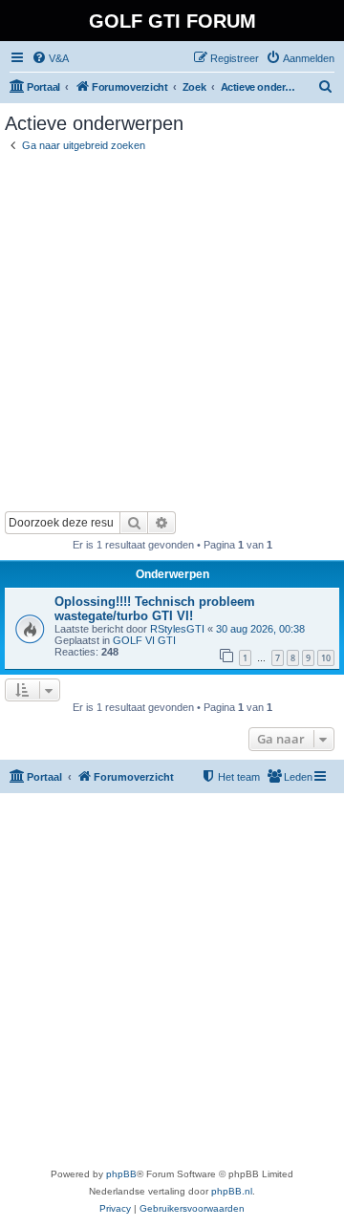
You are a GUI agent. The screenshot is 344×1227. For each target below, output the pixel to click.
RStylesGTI (177, 629)
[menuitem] (50, 58)
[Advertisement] (172, 330)
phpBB (121, 1174)
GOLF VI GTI (144, 640)
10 (326, 658)
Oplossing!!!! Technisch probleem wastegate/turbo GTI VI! (154, 608)
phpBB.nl (231, 1191)
